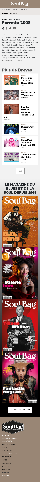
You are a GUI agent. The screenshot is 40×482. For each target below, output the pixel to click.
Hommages (6, 470)
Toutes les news (10, 454)
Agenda (5, 475)
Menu (3, 4)
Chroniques (6, 463)
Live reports (6, 457)
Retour (6, 10)
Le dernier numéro (8, 444)
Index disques (7, 451)
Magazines (7, 441)
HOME (15, 10)
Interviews (6, 466)
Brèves (24, 10)
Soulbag (20, 4)
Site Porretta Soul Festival (12, 60)
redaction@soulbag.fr (9, 438)
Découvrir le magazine (20, 410)
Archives (5, 447)
